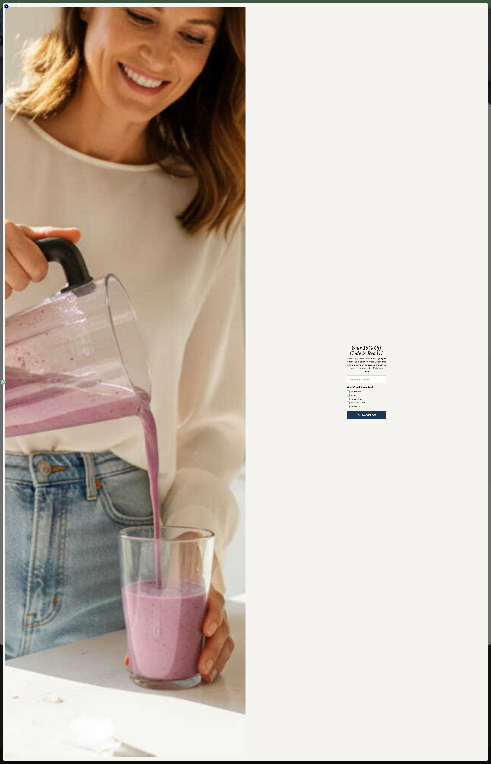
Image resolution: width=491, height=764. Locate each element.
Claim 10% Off (367, 415)
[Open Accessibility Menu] (3, 382)
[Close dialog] (6, 6)
